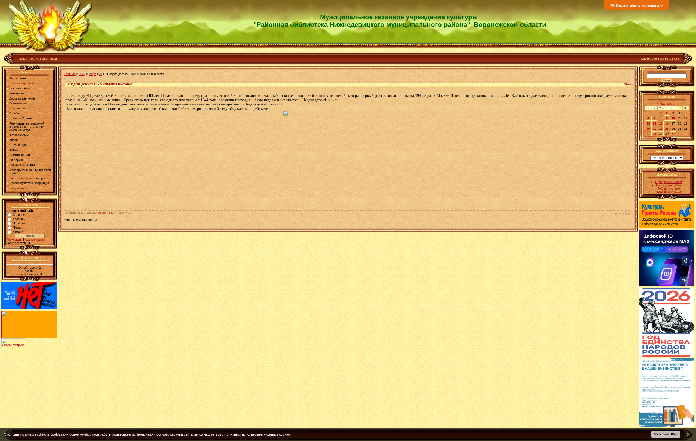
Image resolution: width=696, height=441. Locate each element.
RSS (676, 58)
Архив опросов (35, 239)
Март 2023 (667, 103)
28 (654, 133)
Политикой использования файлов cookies (257, 434)
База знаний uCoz (668, 191)
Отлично (19, 214)
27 (100, 74)
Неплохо (19, 223)
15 (660, 123)
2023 (82, 74)
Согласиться (666, 433)
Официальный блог (668, 182)
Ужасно (18, 232)
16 (667, 123)
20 (648, 128)
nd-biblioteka (105, 213)
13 (648, 123)
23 (667, 128)
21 (654, 128)
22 (660, 128)
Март (92, 74)
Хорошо (18, 218)
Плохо (17, 227)
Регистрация (39, 58)
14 (654, 123)
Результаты (14, 239)
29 (660, 133)
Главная (22, 58)
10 (673, 118)
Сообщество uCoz (668, 185)
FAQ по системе (668, 188)
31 (673, 133)
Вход (53, 58)
